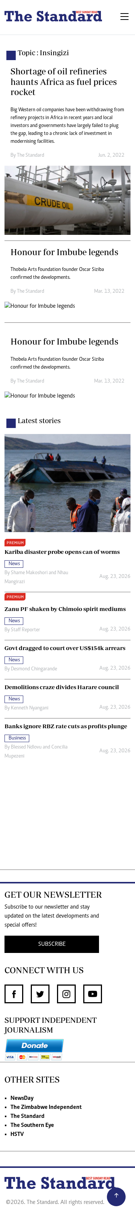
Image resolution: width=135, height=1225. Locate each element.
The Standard (27, 1116)
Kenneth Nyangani (29, 708)
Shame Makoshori (29, 573)
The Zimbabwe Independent (46, 1107)
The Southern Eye (32, 1125)
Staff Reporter (25, 630)
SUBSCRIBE (52, 944)
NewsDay (21, 1098)
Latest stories (39, 420)
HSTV (17, 1134)
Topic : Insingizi (43, 52)
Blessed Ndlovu (26, 747)
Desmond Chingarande (34, 669)
